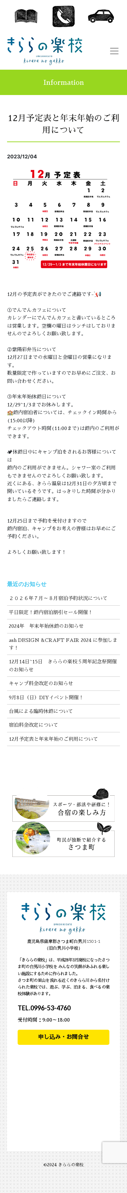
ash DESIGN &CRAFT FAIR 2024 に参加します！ (63, 644)
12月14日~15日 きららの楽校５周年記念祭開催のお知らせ (63, 665)
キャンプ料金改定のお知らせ (41, 683)
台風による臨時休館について (41, 711)
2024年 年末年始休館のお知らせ (46, 626)
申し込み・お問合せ (63, 1037)
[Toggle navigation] (114, 51)
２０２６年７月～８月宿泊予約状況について (58, 598)
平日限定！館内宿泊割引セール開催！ (51, 612)
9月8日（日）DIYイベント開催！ (46, 697)
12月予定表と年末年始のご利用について (53, 739)
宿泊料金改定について (33, 724)
